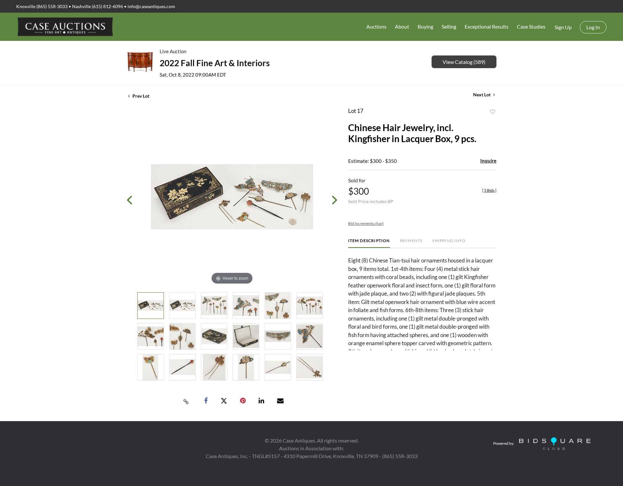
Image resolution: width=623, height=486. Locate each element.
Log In (593, 27)
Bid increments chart (366, 223)
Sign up (563, 27)
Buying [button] (425, 26)
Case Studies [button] (531, 26)
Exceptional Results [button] (486, 26)
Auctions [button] (376, 26)
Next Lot (482, 94)
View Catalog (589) (464, 62)
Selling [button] (449, 26)
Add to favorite (492, 111)
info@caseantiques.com (151, 6)
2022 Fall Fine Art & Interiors (215, 63)
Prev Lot (140, 96)
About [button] (402, 26)
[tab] (369, 243)
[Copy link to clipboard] (186, 401)
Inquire (488, 161)
